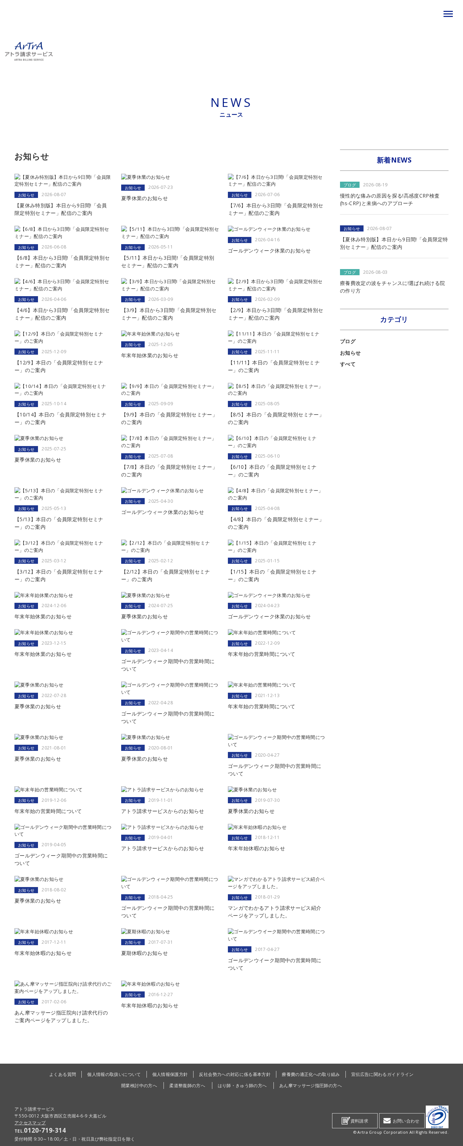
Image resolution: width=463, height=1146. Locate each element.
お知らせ (350, 352)
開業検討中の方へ (139, 1085)
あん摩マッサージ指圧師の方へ (310, 1085)
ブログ (348, 341)
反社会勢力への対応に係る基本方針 (235, 1074)
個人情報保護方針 (170, 1074)
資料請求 (359, 1121)
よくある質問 (62, 1074)
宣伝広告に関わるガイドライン (382, 1074)
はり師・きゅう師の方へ (242, 1085)
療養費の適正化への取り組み (311, 1074)
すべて (348, 363)
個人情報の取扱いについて (114, 1074)
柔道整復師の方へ (187, 1085)
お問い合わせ (406, 1121)
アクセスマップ (30, 1122)
